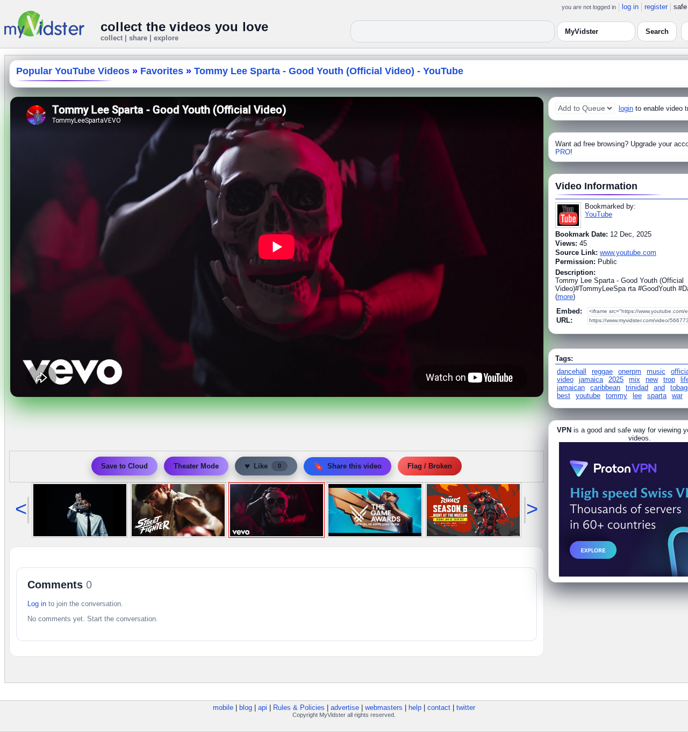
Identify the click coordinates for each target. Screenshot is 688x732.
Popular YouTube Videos (73, 71)
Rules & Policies (299, 707)
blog (245, 707)
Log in (36, 604)
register (656, 7)
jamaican (571, 387)
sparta (656, 396)
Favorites (161, 71)
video (565, 379)
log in (630, 7)
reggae (602, 371)
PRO (562, 152)
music (656, 371)
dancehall (571, 371)
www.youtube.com (628, 252)
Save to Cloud (124, 466)
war (677, 396)
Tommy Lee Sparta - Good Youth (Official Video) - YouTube (328, 71)
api (262, 707)
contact (438, 707)
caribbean (605, 387)
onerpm (629, 371)
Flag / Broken (429, 466)
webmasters (384, 707)
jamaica (591, 379)
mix (634, 379)
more (565, 297)
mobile (223, 707)
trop (669, 379)
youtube (588, 396)
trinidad (637, 387)
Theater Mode (196, 466)
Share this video (347, 466)
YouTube (598, 214)
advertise (345, 707)
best (563, 396)
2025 (616, 379)
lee (637, 396)
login (626, 108)
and (659, 387)
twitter (465, 707)
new (652, 379)
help (414, 707)
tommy (616, 396)
